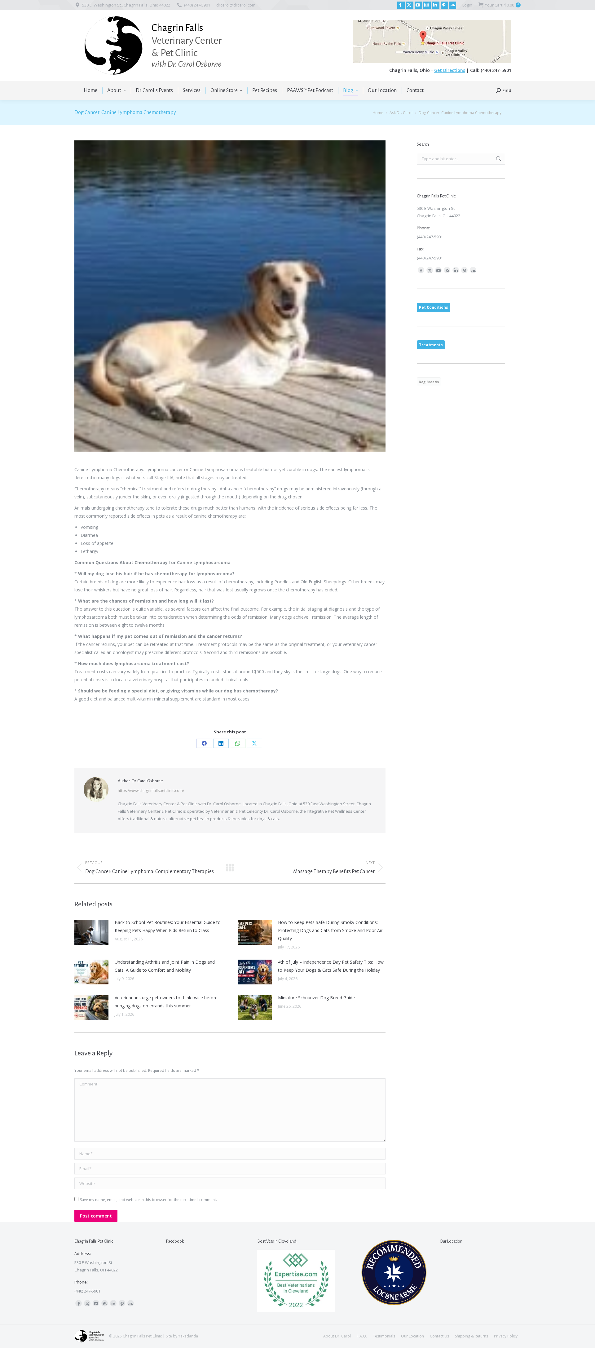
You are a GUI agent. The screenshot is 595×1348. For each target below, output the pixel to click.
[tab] (433, 307)
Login (467, 5)
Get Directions (449, 70)
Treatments (431, 344)
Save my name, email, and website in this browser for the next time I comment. (148, 1199)
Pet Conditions (433, 307)
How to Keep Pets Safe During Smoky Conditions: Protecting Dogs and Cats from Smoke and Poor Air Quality (330, 930)
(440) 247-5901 (197, 5)
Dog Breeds (429, 381)
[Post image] (91, 932)
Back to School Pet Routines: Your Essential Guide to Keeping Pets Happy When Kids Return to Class (168, 926)
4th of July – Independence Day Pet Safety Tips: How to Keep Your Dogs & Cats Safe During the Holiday (331, 966)
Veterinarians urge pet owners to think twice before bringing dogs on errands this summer (166, 1002)
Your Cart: (502, 5)
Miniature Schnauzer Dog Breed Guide (316, 998)
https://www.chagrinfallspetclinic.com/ (151, 790)
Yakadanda (188, 1336)
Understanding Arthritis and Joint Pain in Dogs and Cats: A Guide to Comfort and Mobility (165, 966)
